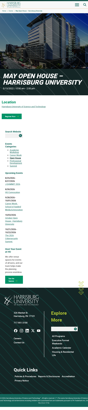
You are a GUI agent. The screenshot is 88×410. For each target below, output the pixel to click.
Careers (17, 338)
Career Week (16, 155)
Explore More (59, 316)
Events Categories (10, 145)
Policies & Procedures (25, 376)
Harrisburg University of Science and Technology (24, 106)
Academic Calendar (61, 347)
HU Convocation (12, 192)
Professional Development (16, 161)
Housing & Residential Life (63, 353)
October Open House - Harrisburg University (13, 221)
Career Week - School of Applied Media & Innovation (14, 206)
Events (11, 11)
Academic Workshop (14, 151)
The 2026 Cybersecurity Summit (11, 238)
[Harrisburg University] (11, 5)
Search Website (13, 131)
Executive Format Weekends (60, 342)
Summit (13, 166)
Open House (15, 158)
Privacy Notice (22, 380)
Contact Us (19, 342)
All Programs (58, 336)
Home (4, 11)
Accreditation (68, 376)
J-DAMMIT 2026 (12, 184)
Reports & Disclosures (49, 376)
